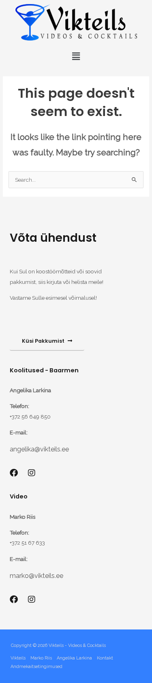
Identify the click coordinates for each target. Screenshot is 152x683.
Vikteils (18, 658)
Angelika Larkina (74, 658)
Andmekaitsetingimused (36, 666)
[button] (76, 56)
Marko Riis (41, 658)
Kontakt (105, 658)
